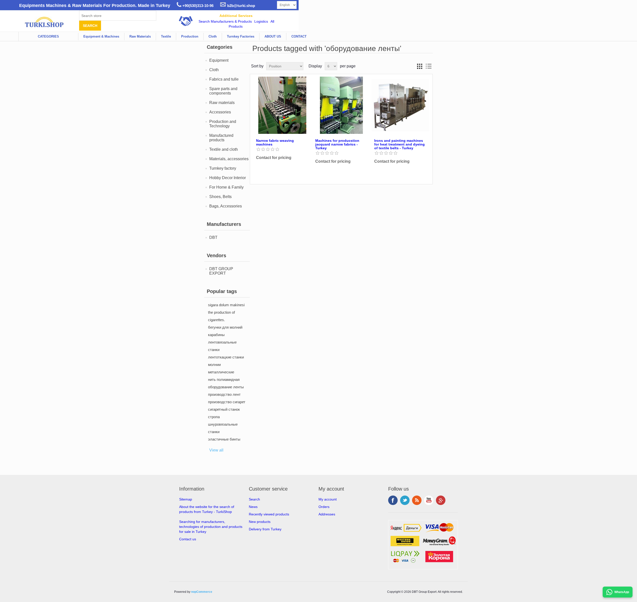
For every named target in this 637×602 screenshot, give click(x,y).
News (253, 507)
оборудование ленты (226, 387)
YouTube (428, 500)
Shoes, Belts (220, 197)
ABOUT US (273, 36)
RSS (417, 500)
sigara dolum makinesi (226, 305)
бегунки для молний (225, 327)
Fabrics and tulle (224, 79)
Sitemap (185, 499)
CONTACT (299, 36)
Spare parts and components (223, 91)
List (428, 66)
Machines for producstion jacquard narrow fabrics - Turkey (337, 144)
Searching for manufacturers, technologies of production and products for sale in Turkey (210, 527)
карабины (216, 335)
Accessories (220, 112)
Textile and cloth (223, 149)
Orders (323, 507)
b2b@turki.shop (240, 5)
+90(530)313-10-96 (197, 5)
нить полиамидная (224, 379)
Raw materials (222, 102)
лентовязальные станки (222, 346)
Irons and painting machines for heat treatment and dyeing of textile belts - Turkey (399, 144)
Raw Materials (140, 36)
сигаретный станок (224, 409)
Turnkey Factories (240, 36)
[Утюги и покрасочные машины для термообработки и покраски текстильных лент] (400, 105)
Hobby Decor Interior (227, 178)
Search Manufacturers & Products (225, 21)
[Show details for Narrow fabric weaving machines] (282, 105)
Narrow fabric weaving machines (275, 142)
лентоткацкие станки (226, 357)
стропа (214, 417)
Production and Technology (222, 123)
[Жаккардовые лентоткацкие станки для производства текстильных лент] (341, 105)
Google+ (440, 500)
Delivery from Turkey (265, 529)
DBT (213, 237)
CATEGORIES (48, 36)
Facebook (393, 500)
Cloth (213, 36)
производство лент (224, 394)
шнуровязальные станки (223, 428)
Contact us (187, 539)
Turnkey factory (222, 168)
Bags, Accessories (225, 206)
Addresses (326, 514)
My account (327, 499)
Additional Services (236, 16)
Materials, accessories (229, 159)
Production (189, 36)
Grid (420, 66)
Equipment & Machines (101, 36)
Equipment (218, 60)
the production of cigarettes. (221, 316)
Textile (166, 36)
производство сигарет (226, 402)
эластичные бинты (224, 439)
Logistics (261, 21)
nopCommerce (201, 592)
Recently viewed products (269, 514)
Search (254, 499)
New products (259, 522)
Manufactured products (221, 137)
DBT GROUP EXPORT (221, 271)
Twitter (405, 500)
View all (216, 450)
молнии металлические (221, 368)
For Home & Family (226, 187)
